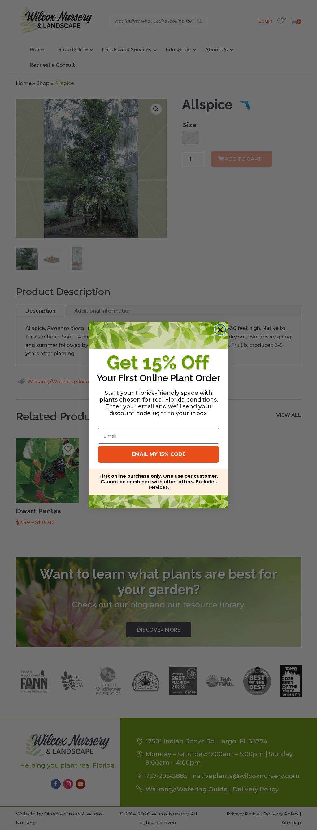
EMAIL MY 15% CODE (158, 454)
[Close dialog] (220, 329)
